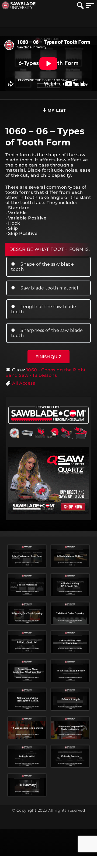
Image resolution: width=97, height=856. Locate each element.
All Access (23, 383)
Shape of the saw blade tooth (42, 267)
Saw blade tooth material (48, 288)
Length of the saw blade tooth (43, 309)
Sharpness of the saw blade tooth (47, 333)
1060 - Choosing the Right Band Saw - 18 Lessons (45, 372)
